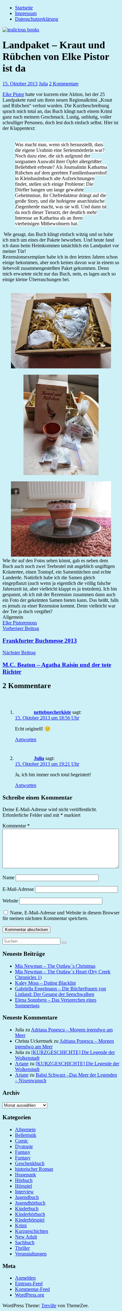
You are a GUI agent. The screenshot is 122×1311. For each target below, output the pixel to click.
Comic (21, 1140)
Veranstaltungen (31, 1253)
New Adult (26, 1236)
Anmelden (25, 1278)
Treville (48, 1305)
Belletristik (25, 1135)
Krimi (21, 1225)
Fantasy (22, 1152)
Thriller (22, 1248)
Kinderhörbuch (30, 1214)
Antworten (25, 739)
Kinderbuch (26, 1208)
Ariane (21, 1063)
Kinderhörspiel (29, 1220)
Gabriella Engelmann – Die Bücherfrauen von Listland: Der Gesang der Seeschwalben (60, 991)
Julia (43, 83)
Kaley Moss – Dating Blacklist (45, 983)
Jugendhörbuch (30, 1203)
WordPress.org (29, 1295)
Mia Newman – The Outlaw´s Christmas (55, 966)
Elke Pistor (13, 94)
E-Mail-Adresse (18, 889)
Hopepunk (25, 1174)
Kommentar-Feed (32, 1289)
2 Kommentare (64, 83)
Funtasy (23, 1157)
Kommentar (16, 825)
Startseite (24, 7)
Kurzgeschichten (31, 1231)
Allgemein (25, 1129)
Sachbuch (24, 1242)
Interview (24, 1191)
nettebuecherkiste (52, 712)
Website (10, 900)
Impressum (26, 13)
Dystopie (24, 1146)
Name (8, 877)
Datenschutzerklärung (36, 19)
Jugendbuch (27, 1197)
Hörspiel (23, 1186)
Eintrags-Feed (29, 1283)
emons (30, 622)
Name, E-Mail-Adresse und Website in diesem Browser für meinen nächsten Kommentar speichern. (61, 915)
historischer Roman (34, 1169)
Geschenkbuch (29, 1163)
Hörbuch (24, 1180)
